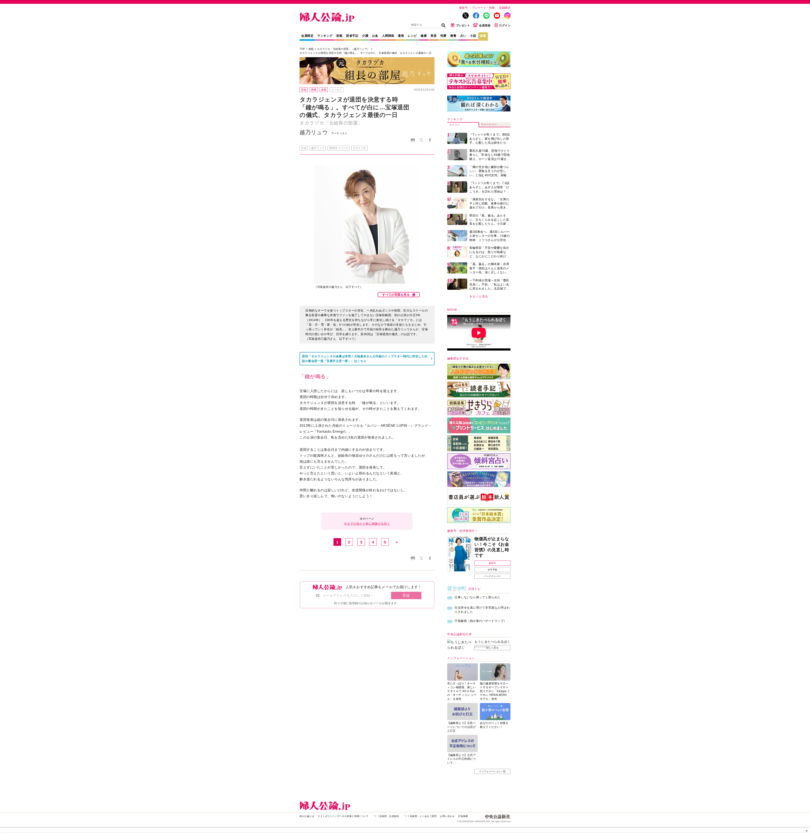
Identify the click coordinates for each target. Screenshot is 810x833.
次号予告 (492, 569)
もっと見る (480, 296)
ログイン (504, 25)
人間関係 (388, 35)
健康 (424, 35)
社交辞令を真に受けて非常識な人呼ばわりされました (482, 610)
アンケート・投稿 (483, 7)
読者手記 (352, 35)
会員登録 (484, 25)
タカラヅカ (359, 148)
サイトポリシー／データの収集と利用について (343, 816)
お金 (375, 35)
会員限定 (307, 35)
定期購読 (504, 7)
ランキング (325, 35)
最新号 (463, 7)
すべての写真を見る (396, 294)
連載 (483, 35)
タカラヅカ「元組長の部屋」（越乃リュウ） (343, 48)
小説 (473, 35)
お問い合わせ (447, 816)
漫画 (401, 35)
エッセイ (336, 89)
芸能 (339, 35)
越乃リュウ (317, 148)
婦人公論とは (307, 816)
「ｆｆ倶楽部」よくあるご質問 (419, 816)
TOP (302, 48)
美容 (434, 35)
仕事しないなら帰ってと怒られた (478, 597)
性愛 (443, 35)
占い (463, 35)
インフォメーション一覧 (492, 771)
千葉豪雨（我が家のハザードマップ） (481, 621)
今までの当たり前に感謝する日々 (367, 523)
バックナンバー (492, 576)
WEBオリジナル (338, 148)
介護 (365, 35)
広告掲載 (463, 816)
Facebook (429, 140)
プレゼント (463, 25)
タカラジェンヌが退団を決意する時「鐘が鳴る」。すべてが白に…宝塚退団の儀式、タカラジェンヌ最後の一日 (365, 52)
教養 (453, 35)
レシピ (412, 35)
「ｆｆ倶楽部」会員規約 (385, 816)
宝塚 (303, 148)
